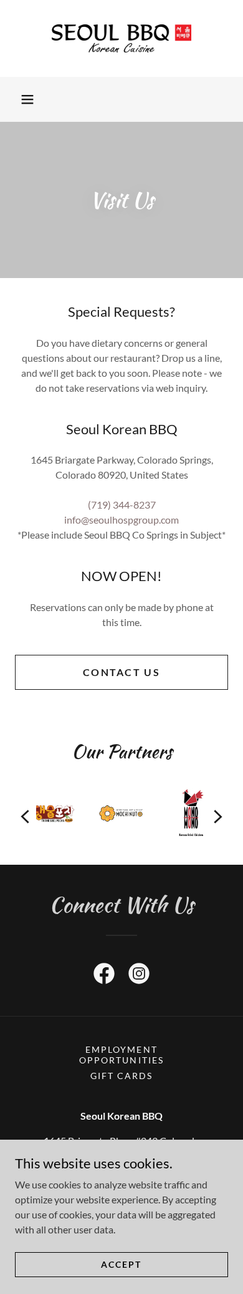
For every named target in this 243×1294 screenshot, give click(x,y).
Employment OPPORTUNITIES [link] (121, 1054)
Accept (121, 1264)
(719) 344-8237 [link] (122, 504)
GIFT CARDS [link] (121, 1075)
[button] (27, 99)
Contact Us (121, 672)
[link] (121, 38)
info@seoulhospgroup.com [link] (121, 519)
